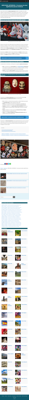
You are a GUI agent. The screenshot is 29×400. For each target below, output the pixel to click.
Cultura (1, 168)
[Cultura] (4, 1)
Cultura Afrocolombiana (10, 231)
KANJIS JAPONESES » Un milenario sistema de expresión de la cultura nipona (17, 180)
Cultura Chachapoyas (23, 264)
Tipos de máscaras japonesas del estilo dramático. (7, 130)
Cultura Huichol (23, 337)
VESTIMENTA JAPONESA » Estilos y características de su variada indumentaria (11, 222)
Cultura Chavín (23, 271)
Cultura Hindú (10, 329)
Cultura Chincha (24, 288)
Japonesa (5, 168)
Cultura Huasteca (10, 337)
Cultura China (10, 288)
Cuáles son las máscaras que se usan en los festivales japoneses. (9, 131)
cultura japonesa (21, 66)
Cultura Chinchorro (9, 297)
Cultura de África (24, 304)
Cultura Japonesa (10, 353)
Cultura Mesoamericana (10, 379)
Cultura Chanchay (11, 271)
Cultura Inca (10, 345)
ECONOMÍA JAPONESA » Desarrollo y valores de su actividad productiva (11, 221)
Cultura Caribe (23, 255)
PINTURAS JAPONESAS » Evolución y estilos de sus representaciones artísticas (15, 135)
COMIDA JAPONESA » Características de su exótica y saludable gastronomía (11, 215)
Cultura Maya (10, 370)
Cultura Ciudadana (24, 296)
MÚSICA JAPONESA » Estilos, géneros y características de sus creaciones (16, 187)
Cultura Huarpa (23, 329)
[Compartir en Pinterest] (7, 164)
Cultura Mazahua (24, 370)
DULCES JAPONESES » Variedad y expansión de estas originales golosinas (11, 208)
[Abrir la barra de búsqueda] (26, 1)
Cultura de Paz (10, 312)
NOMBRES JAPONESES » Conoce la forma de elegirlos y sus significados (11, 216)
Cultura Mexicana (24, 378)
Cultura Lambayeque (23, 354)
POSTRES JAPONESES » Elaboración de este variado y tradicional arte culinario (17, 173)
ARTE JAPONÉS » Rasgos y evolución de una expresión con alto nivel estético (11, 214)
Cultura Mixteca (10, 386)
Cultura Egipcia (23, 312)
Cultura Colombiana (10, 305)
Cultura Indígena (24, 345)
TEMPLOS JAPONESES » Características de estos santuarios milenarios (14, 133)
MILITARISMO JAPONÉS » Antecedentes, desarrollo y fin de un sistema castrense (12, 209)
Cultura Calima (23, 247)
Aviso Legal (14, 397)
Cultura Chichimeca (10, 280)
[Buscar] (14, 197)
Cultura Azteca (10, 247)
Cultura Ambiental (24, 230)
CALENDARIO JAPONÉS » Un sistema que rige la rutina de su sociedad (10, 226)
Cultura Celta (10, 263)
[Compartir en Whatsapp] (10, 164)
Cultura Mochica (24, 386)
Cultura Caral (10, 255)
